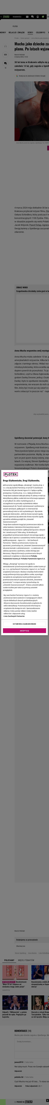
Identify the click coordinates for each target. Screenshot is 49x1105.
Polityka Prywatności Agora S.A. (33, 559)
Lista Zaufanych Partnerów (14, 616)
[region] (24, 552)
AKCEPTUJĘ (24, 631)
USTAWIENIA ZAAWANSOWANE (24, 624)
